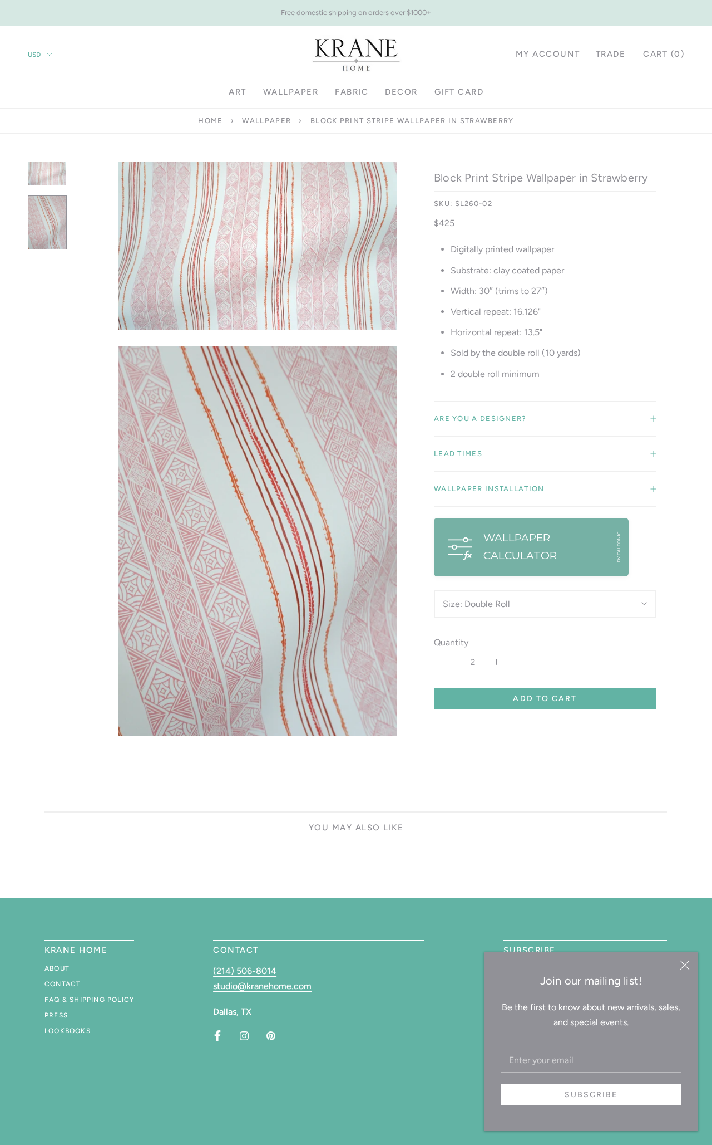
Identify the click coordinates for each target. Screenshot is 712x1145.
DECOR (401, 92)
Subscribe (591, 1094)
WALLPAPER (291, 92)
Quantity (451, 642)
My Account (548, 54)
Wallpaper (266, 120)
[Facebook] (217, 1035)
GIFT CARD (459, 92)
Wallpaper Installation (489, 489)
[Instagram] (244, 1035)
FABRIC (351, 92)
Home (210, 120)
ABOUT (57, 968)
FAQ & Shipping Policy (89, 1000)
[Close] (685, 965)
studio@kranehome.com (262, 986)
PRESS (56, 1015)
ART (237, 92)
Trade (611, 54)
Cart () (663, 54)
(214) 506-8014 (244, 971)
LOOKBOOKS (67, 1031)
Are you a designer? (480, 418)
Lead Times (458, 453)
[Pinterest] (270, 1035)
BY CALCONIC (618, 547)
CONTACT (62, 984)
